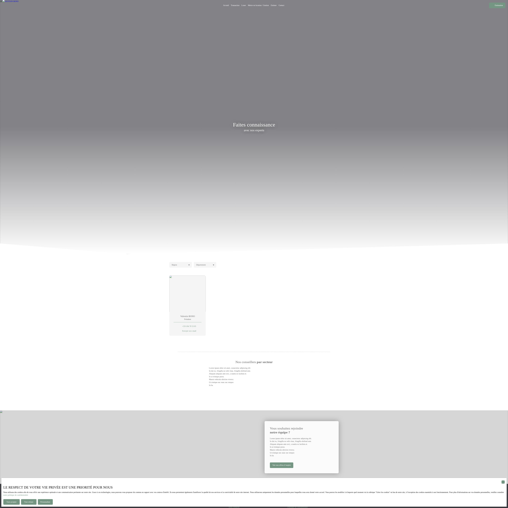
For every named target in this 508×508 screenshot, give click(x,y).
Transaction (235, 5)
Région (174, 265)
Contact (281, 5)
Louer (243, 5)
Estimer (274, 5)
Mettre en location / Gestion (258, 5)
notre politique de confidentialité (15, 495)
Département (201, 265)
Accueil (226, 5)
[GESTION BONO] (14, 5)
